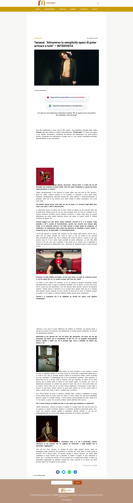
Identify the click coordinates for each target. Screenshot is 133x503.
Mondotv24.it (68, 499)
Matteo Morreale (71, 496)
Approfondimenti (49, 9)
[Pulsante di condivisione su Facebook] (58, 472)
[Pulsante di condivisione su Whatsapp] (69, 472)
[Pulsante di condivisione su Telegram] (75, 472)
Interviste (62, 9)
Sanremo (73, 9)
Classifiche (83, 9)
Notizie (38, 9)
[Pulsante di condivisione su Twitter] (63, 472)
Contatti (94, 9)
